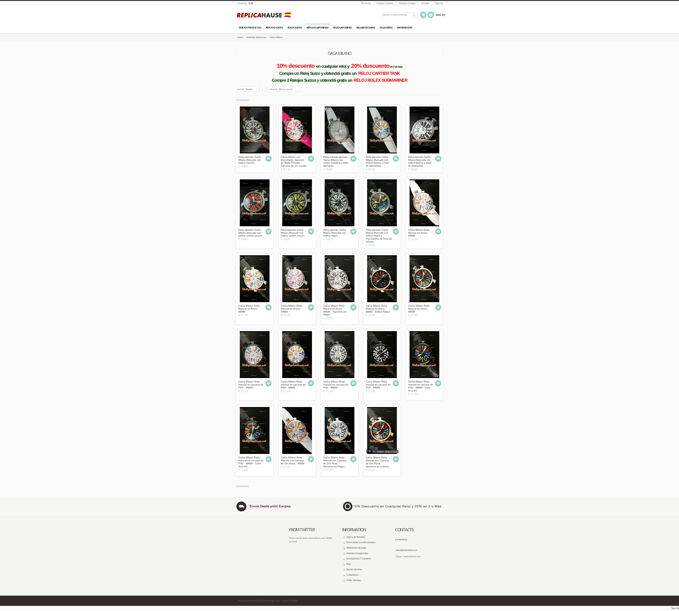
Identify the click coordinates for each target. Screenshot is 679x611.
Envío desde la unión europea (360, 542)
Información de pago (356, 548)
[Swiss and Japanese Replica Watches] (264, 15)
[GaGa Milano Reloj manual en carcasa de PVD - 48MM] (255, 354)
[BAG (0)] (430, 14)
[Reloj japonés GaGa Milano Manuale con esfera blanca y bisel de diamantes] (382, 129)
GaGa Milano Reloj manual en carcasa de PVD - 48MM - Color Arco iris (420, 386)
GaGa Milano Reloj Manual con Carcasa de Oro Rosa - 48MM (292, 460)
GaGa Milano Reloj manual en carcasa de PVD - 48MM (250, 384)
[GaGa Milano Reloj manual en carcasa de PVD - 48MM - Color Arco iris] (424, 354)
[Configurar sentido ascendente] (262, 89)
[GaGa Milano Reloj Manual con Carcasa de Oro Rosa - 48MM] (297, 430)
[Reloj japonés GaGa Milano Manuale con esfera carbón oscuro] (255, 202)
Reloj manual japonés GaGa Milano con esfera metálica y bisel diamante (335, 161)
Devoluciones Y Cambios (358, 558)
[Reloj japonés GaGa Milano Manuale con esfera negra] (339, 202)
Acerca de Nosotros (355, 537)
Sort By (240, 89)
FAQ (348, 564)
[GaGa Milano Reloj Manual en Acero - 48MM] (424, 202)
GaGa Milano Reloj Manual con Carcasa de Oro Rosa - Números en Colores (377, 462)
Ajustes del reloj (354, 569)
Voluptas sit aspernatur (357, 553)
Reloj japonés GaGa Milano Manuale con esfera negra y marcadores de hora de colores (379, 235)
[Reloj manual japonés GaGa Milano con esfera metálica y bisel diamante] (339, 129)
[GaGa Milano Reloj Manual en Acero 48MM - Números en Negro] (339, 278)
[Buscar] (415, 15)
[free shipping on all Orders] (286, 506)
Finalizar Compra (384, 3)
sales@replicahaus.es (406, 550)
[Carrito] (268, 158)
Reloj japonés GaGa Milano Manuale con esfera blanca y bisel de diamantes (377, 161)
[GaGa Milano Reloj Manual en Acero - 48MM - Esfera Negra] (382, 278)
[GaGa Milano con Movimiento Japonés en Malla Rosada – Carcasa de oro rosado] (297, 129)
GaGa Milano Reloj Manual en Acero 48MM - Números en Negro (334, 310)
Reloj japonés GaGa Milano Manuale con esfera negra (334, 232)
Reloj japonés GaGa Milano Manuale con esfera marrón (249, 159)
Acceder (425, 3)
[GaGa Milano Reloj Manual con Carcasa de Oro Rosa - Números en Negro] (339, 430)
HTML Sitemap (353, 580)
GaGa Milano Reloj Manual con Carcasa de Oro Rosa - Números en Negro (334, 462)
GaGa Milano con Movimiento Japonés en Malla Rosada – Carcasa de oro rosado (294, 161)
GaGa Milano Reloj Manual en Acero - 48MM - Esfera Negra (378, 308)
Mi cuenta (366, 3)
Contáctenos (352, 575)
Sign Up (439, 3)
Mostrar (273, 89)
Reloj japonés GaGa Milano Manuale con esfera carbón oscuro (250, 232)
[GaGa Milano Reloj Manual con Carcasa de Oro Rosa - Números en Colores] (382, 430)
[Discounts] (392, 506)
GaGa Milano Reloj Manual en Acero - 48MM (418, 232)
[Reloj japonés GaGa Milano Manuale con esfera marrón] (255, 129)
